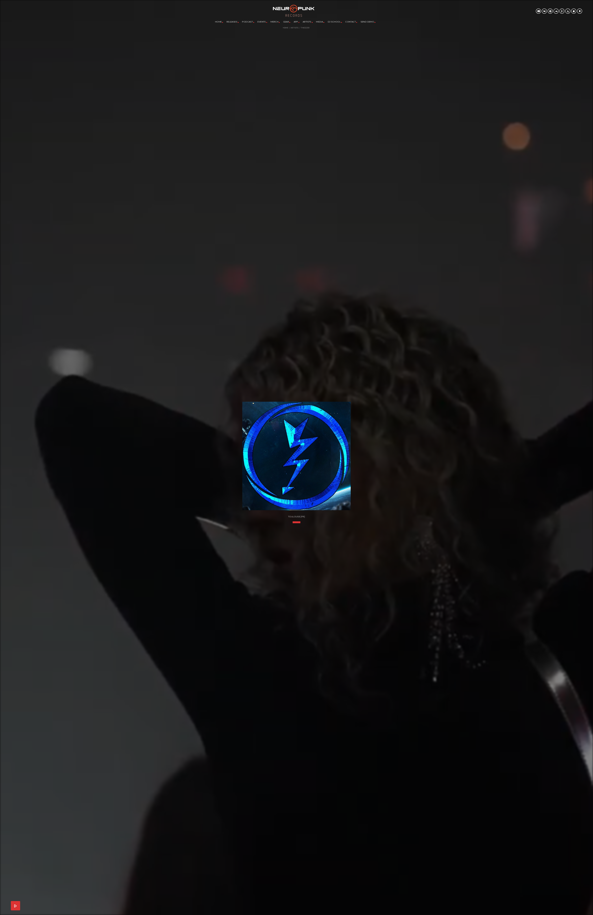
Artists (307, 21)
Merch (274, 21)
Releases (232, 21)
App (296, 21)
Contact (350, 21)
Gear (286, 21)
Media (319, 21)
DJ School (334, 21)
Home (218, 21)
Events (261, 21)
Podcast (247, 21)
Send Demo (367, 21)
